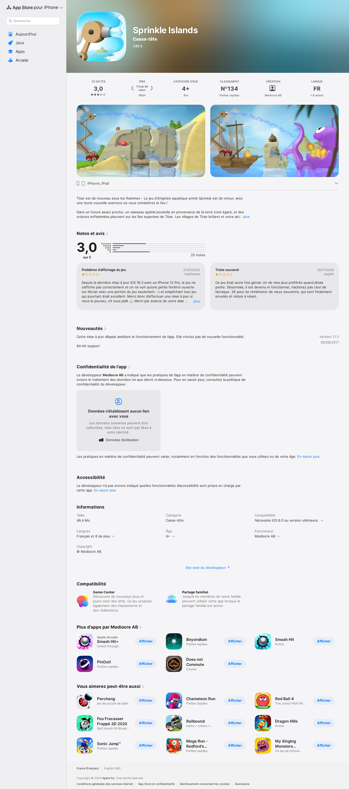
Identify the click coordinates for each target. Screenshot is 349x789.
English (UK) (112, 768)
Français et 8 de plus (93, 536)
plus (246, 217)
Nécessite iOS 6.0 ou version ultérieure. (287, 520)
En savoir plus (308, 456)
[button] (33, 34)
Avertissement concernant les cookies (205, 784)
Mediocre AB (265, 536)
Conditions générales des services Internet (105, 784)
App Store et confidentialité (156, 784)
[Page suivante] (343, 88)
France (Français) (88, 768)
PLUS (196, 301)
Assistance (242, 784)
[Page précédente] (71, 88)
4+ (168, 536)
